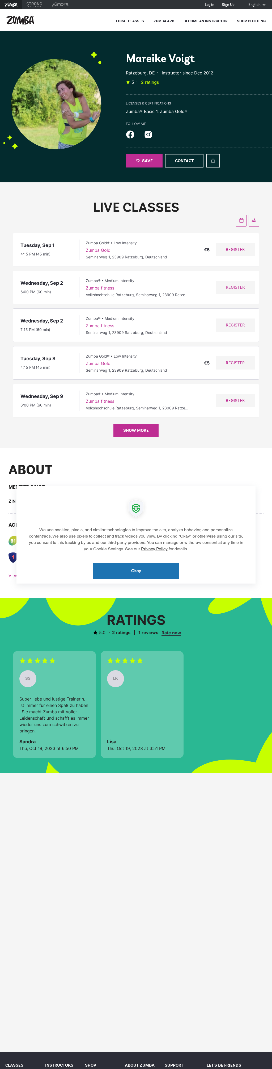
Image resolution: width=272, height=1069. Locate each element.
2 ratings (150, 82)
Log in (209, 5)
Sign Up (228, 5)
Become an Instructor (206, 21)
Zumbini (60, 4)
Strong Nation (34, 4)
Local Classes (130, 21)
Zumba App (164, 21)
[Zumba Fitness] (20, 20)
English (254, 5)
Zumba (11, 4)
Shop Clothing (251, 21)
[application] (136, 535)
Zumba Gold (98, 250)
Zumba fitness (100, 288)
